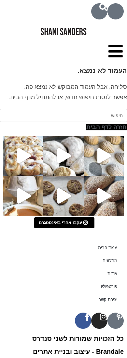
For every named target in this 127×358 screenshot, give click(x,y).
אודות (112, 273)
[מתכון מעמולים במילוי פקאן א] (104, 156)
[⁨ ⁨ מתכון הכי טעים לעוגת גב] (23, 196)
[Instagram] (99, 321)
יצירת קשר (108, 299)
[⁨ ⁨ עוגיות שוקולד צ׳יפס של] (63, 196)
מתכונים (110, 260)
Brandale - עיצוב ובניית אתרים (78, 351)
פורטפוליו (109, 286)
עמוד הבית (107, 247)
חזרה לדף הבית (106, 127)
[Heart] (115, 11)
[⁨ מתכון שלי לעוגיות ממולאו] (63, 156)
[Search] (99, 11)
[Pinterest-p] (115, 321)
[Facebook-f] (83, 321)
